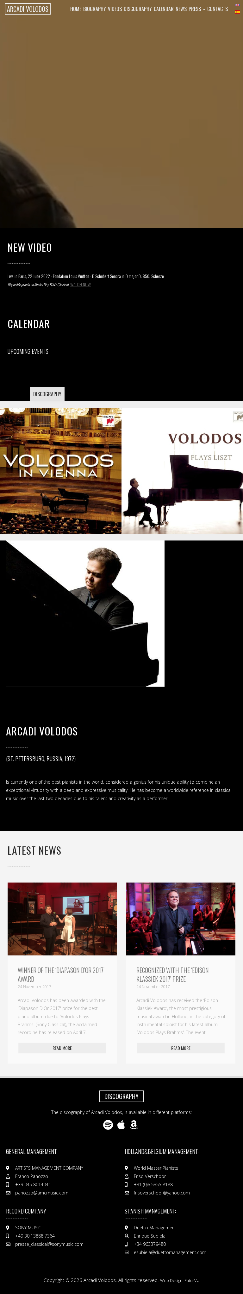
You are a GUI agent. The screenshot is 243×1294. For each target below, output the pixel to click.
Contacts (217, 9)
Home (75, 9)
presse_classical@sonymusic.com (49, 1244)
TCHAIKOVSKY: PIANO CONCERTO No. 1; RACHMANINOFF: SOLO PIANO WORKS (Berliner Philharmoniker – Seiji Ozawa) (185, 463)
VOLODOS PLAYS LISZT (58, 463)
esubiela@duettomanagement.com (170, 1252)
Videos (115, 9)
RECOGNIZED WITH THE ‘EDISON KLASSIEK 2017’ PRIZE (54, 974)
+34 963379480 (150, 1244)
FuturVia (191, 1280)
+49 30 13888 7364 (35, 1236)
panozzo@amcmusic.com (41, 1193)
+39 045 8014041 (33, 1184)
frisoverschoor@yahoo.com (162, 1193)
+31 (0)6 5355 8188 (153, 1184)
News (181, 9)
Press (195, 9)
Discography (138, 9)
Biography (94, 9)
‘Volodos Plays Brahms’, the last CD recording (178, 974)
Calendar (164, 9)
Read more (62, 1048)
